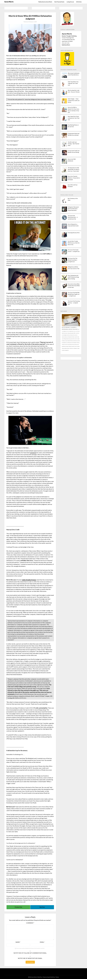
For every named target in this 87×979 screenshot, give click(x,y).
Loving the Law (70, 1)
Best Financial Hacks (59, 1)
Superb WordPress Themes (53, 977)
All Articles (79, 1)
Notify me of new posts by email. (30, 958)
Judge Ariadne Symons (29, 580)
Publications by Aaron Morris (45, 1)
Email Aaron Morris (66, 44)
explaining (33, 452)
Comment (30, 923)
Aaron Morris (8, 2)
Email (42, 942)
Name (18, 942)
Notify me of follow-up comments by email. (30, 953)
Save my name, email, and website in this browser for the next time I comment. (30, 948)
